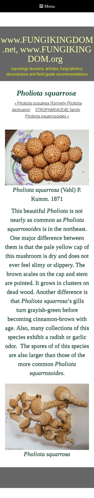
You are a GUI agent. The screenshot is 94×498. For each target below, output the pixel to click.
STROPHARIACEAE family (57, 109)
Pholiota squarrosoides (47, 116)
